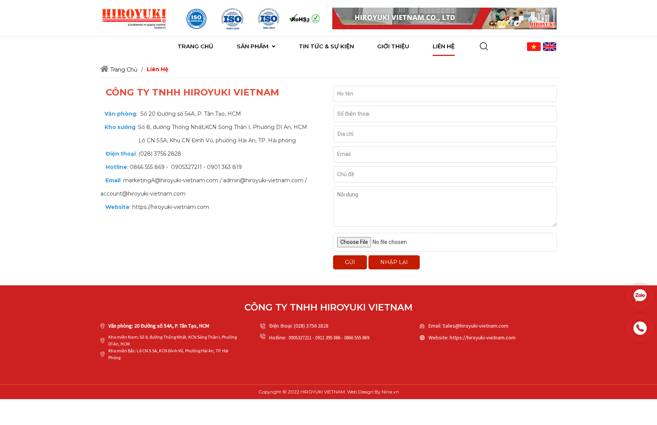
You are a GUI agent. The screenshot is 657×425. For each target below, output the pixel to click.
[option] (196, 18)
